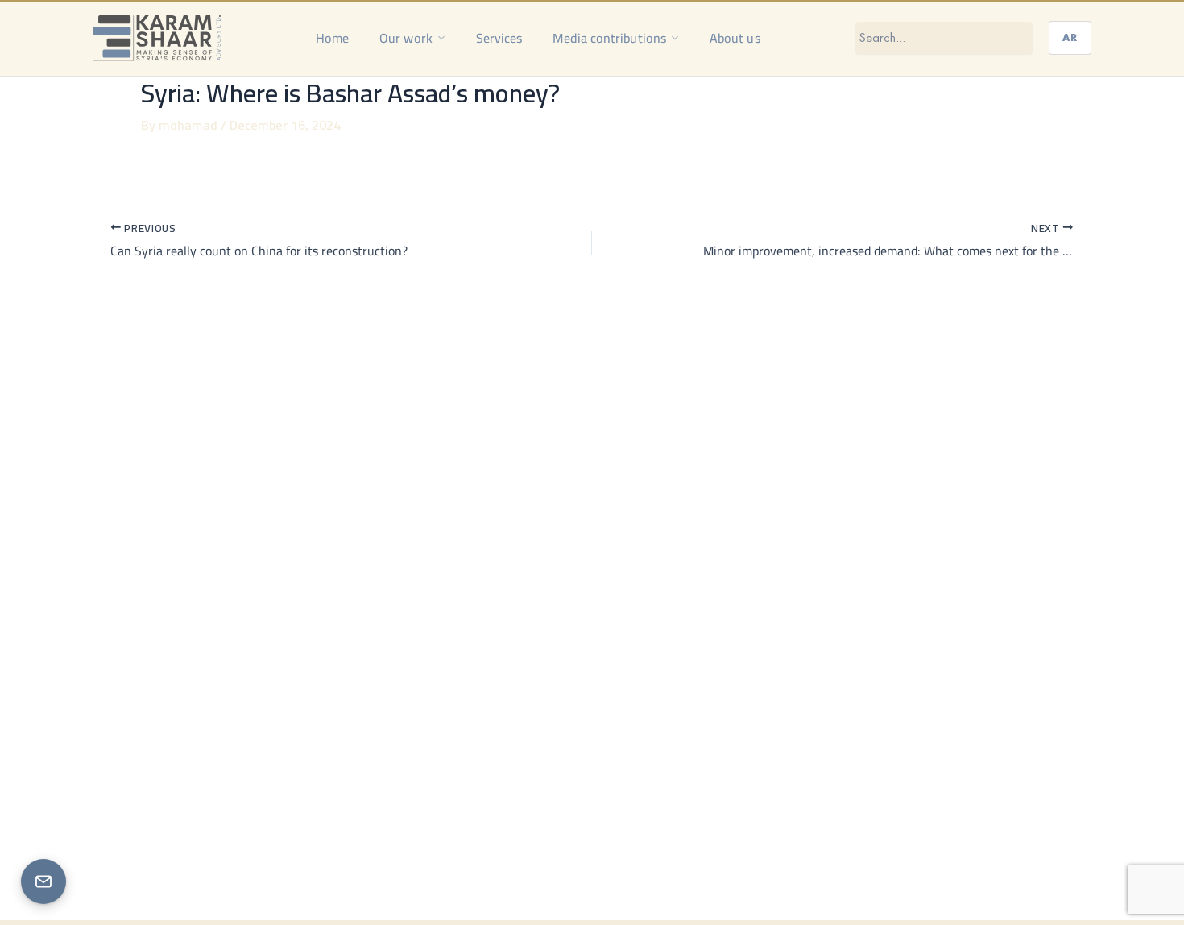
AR (1070, 37)
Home (332, 38)
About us (735, 38)
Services (499, 38)
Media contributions (609, 38)
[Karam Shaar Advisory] (157, 38)
